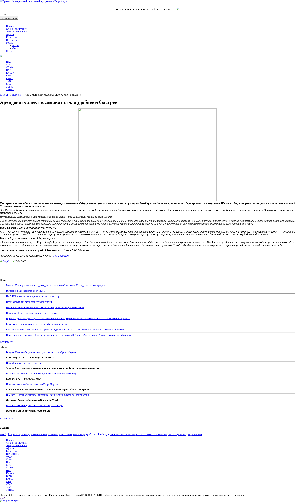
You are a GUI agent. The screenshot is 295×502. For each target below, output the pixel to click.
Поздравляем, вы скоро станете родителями (29, 302)
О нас (9, 51)
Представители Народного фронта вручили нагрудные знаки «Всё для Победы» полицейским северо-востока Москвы (68, 335)
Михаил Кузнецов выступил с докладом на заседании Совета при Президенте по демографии (55, 285)
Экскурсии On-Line (16, 31)
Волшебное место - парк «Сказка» (24, 363)
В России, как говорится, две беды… (25, 290)
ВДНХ (8, 434)
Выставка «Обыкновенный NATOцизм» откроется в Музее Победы (41, 373)
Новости (10, 26)
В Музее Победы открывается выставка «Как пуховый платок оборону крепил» (48, 395)
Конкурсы (11, 37)
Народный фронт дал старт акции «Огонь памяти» (32, 313)
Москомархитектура (67, 435)
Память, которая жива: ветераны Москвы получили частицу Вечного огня (45, 307)
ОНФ (112, 434)
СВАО (9, 67)
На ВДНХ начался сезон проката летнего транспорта (34, 296)
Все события (6, 418)
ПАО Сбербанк (60, 255)
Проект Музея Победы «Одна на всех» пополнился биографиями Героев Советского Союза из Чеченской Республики (68, 318)
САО (8, 64)
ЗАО (8, 81)
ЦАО (9, 61)
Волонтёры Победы (21, 434)
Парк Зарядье (132, 435)
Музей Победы (98, 434)
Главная (4, 94)
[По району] (33, 1)
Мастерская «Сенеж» (39, 435)
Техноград (183, 435)
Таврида (175, 435)
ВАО (8, 70)
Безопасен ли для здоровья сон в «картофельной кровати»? (37, 324)
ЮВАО (10, 73)
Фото (15, 48)
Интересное (12, 40)
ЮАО (9, 75)
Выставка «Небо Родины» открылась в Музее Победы (34, 405)
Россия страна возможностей (151, 434)
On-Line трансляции (16, 29)
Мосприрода (81, 434)
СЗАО (9, 84)
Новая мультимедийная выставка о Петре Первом (32, 384)
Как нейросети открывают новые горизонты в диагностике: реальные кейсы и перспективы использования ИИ (65, 329)
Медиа (9, 42)
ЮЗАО (9, 78)
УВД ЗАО (192, 435)
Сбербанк (7, 261)
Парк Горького (121, 435)
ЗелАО (9, 86)
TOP (2, 497)
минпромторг (53, 435)
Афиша (10, 34)
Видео (15, 45)
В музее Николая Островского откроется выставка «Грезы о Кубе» (41, 352)
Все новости (6, 342)
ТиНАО (10, 89)
